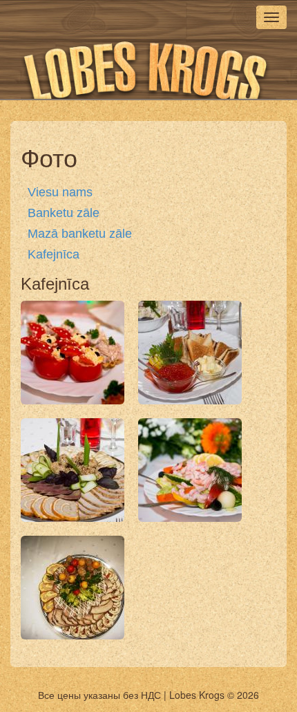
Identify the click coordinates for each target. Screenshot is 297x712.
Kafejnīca (53, 254)
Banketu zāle (63, 213)
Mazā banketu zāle (80, 234)
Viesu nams (60, 192)
